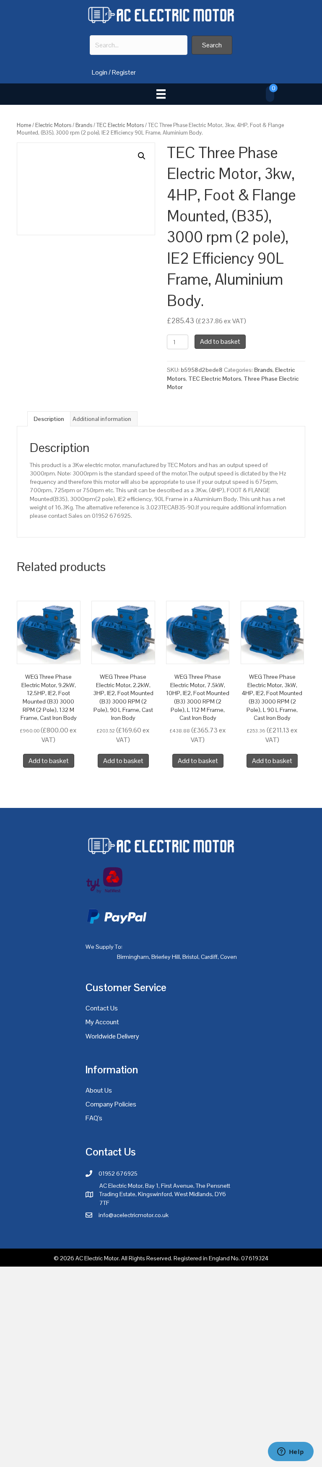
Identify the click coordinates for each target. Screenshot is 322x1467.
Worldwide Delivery (112, 1036)
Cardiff (209, 957)
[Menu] (161, 93)
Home (24, 125)
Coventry (231, 957)
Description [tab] (49, 419)
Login (99, 72)
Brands (83, 125)
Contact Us (102, 1008)
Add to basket (220, 341)
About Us (99, 1090)
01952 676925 (118, 1173)
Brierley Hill (165, 957)
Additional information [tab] (102, 419)
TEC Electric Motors (120, 125)
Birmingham (133, 957)
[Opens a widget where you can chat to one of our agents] (290, 1452)
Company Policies (111, 1104)
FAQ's (94, 1118)
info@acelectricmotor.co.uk (134, 1215)
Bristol (190, 957)
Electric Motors (53, 125)
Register (124, 72)
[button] (212, 45)
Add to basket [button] (49, 760)
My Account (102, 1022)
